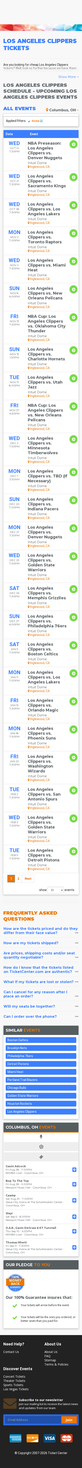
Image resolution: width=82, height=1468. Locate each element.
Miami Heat (15, 1072)
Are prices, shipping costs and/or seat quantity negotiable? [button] (39, 955)
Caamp (11, 1195)
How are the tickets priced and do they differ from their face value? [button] (40, 931)
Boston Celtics (17, 1040)
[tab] (41, 930)
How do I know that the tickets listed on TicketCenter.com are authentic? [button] (38, 969)
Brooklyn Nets (17, 1048)
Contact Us (11, 1352)
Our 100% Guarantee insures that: (39, 1297)
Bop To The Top (17, 1180)
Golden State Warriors (22, 1095)
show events (56, 890)
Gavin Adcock (16, 1166)
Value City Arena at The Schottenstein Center (34, 1202)
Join (69, 1419)
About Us (51, 1352)
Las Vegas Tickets (16, 1389)
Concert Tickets (14, 1376)
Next (28, 878)
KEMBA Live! (14, 1173)
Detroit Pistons (18, 1064)
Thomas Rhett (16, 1242)
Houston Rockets (19, 1103)
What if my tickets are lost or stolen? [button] (38, 982)
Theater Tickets (14, 1381)
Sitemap (50, 1360)
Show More (67, 77)
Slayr (9, 1213)
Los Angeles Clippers (22, 1111)
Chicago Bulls (16, 1088)
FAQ (47, 1356)
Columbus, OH (62, 110)
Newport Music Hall (18, 1187)
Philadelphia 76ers (20, 1056)
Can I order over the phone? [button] (30, 1016)
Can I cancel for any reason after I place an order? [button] (35, 994)
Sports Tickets (13, 1385)
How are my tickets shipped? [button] (30, 943)
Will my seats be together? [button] (29, 1006)
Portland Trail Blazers (22, 1080)
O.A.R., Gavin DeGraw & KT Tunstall (31, 1228)
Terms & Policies (56, 1364)
